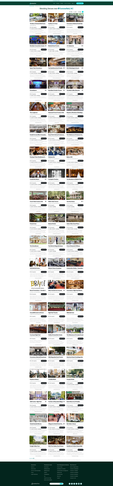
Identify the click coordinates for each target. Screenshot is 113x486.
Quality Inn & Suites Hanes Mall (74, 446)
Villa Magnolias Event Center (55, 357)
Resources (59, 476)
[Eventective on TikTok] (76, 484)
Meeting (61, 3)
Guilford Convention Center (55, 335)
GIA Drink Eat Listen (35, 268)
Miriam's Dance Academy (54, 268)
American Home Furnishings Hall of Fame (77, 357)
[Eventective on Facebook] (69, 484)
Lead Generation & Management (62, 470)
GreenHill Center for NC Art (37, 312)
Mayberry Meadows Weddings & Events (77, 112)
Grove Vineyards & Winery (73, 246)
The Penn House (71, 201)
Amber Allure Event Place (73, 223)
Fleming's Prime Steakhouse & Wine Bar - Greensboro (43, 157)
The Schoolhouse (34, 246)
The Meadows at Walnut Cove (74, 179)
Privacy (32, 472)
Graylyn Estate (70, 379)
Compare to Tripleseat (74, 470)
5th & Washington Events (73, 68)
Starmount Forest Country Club (56, 112)
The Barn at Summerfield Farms (37, 23)
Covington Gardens (53, 179)
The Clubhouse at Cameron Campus (76, 134)
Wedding (57, 3)
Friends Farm (33, 223)
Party (54, 3)
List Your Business (67, 3)
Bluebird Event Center (53, 46)
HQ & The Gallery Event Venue (55, 446)
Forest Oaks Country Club (36, 201)
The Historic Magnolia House (55, 246)
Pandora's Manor (34, 379)
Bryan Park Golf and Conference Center (58, 134)
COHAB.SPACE (52, 379)
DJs (44, 476)
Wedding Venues (47, 468)
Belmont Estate (52, 223)
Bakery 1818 (69, 157)
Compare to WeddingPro (74, 468)
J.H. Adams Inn (70, 46)
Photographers (46, 474)
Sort (76, 11)
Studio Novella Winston (36, 424)
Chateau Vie (51, 157)
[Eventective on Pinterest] (74, 484)
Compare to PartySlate (74, 476)
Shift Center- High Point (36, 401)
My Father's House (71, 424)
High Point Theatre (53, 312)
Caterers (45, 472)
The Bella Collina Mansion (73, 90)
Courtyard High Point (35, 335)
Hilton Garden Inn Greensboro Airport (57, 290)
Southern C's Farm (52, 23)
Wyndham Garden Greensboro (56, 90)
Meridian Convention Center (37, 46)
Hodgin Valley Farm (35, 446)
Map (80, 11)
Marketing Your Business (61, 468)
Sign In (73, 3)
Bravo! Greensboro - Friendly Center (39, 290)
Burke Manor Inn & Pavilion (73, 401)
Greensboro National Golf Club (74, 23)
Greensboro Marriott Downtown (38, 357)
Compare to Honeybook (74, 472)
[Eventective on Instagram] (72, 484)
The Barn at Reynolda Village (55, 401)
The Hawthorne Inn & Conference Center (58, 68)
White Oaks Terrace (53, 201)
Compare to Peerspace (74, 474)
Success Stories (60, 474)
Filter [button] (71, 11)
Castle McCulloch (34, 179)
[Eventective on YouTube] (79, 484)
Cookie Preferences (34, 474)
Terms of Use (33, 468)
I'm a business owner (56, 0)
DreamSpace (33, 90)
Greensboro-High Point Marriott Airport (77, 290)
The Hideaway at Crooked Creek (75, 335)
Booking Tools (59, 472)
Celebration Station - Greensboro (75, 268)
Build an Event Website (48, 479)
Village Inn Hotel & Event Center (56, 424)
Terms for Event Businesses (35, 470)
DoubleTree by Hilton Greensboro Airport (40, 134)
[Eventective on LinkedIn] (81, 484)
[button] (83, 12)
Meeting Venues (46, 470)
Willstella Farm (70, 312)
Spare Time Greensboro (36, 68)
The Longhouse (34, 112)
